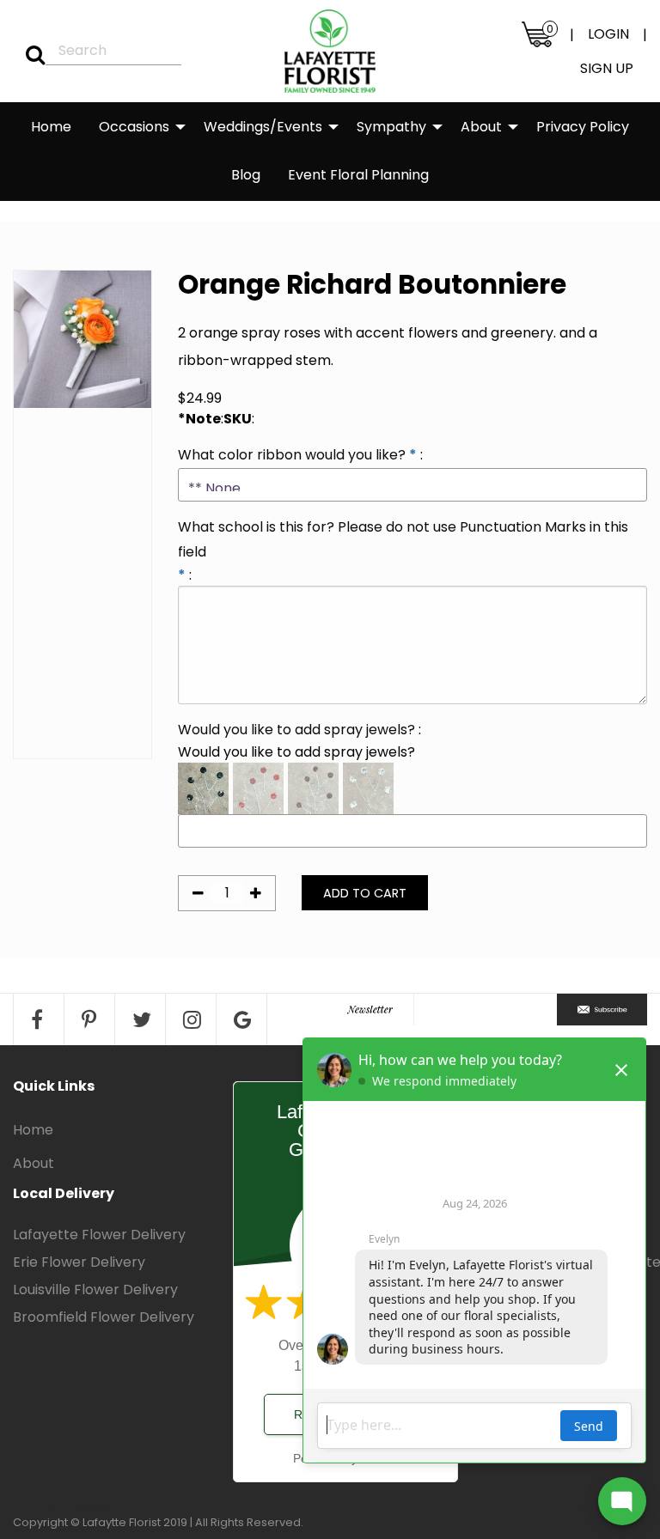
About (481, 127)
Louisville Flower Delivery (95, 1289)
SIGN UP (606, 68)
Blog (245, 175)
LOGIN (608, 34)
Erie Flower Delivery (79, 1262)
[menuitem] (51, 127)
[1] (29, 54)
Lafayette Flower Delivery (99, 1234)
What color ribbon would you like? (292, 455)
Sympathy (391, 127)
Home (51, 127)
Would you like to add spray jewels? (296, 729)
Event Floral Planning (358, 175)
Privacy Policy (582, 127)
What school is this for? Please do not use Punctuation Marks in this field (403, 539)
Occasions (134, 127)
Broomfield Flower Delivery (103, 1317)
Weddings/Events (263, 127)
